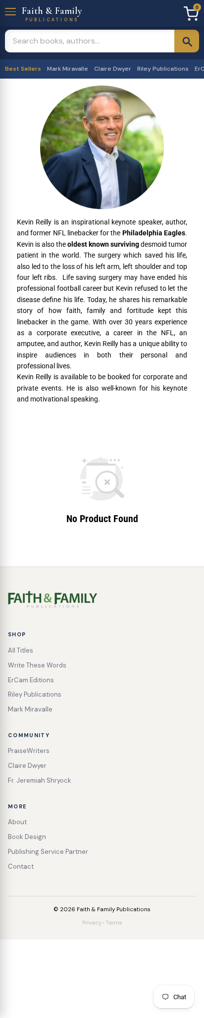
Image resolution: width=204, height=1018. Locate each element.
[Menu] (11, 10)
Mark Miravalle (67, 69)
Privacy (92, 923)
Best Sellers (23, 69)
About (17, 822)
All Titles (20, 650)
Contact (21, 866)
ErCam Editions (31, 680)
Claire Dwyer (112, 69)
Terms (113, 923)
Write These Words (37, 665)
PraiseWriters (29, 751)
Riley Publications (163, 69)
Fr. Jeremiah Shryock (39, 780)
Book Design (27, 837)
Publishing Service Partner (48, 851)
